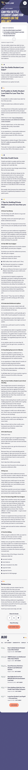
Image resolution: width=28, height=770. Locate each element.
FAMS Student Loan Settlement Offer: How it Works (17, 658)
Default (23, 642)
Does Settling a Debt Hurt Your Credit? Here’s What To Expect (16, 688)
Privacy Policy (3, 765)
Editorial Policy (15, 765)
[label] (9, 618)
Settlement (9, 8)
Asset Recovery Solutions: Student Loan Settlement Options (15, 667)
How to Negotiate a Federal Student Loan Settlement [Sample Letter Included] (13, 119)
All (2, 642)
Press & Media (20, 765)
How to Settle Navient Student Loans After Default (16, 649)
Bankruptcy (16, 642)
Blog (2, 8)
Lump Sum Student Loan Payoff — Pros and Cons (16, 697)
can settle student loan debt (12, 73)
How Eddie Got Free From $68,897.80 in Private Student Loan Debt (16, 678)
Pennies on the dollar (13, 182)
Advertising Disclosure (9, 765)
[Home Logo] (7, 3)
